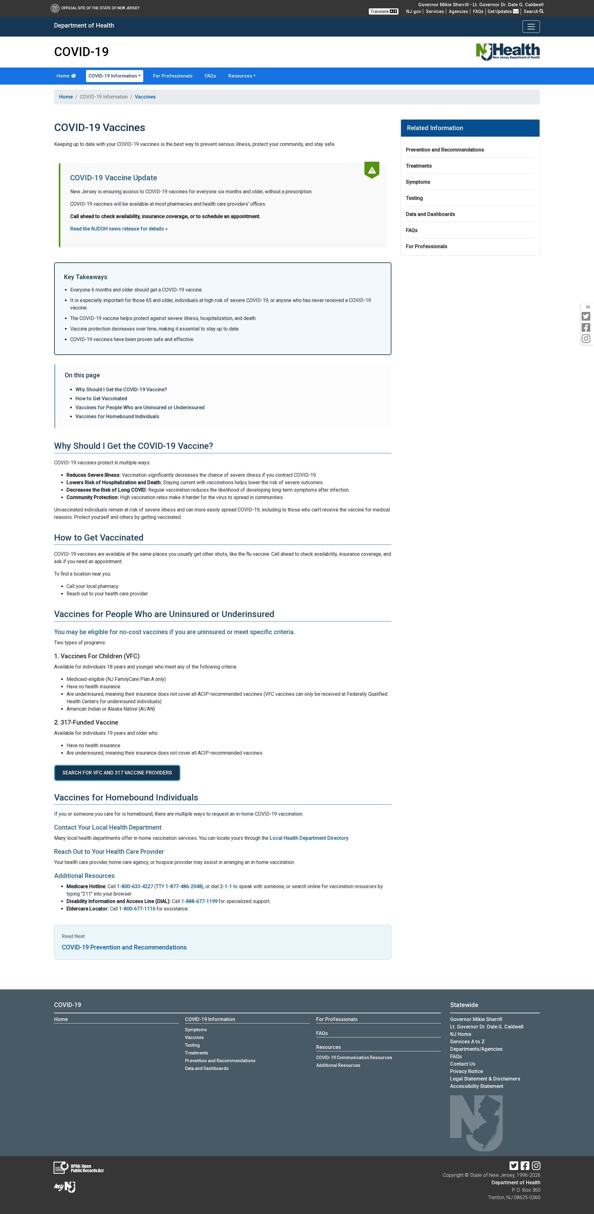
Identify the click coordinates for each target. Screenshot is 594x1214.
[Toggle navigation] (531, 26)
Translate (380, 11)
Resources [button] (240, 76)
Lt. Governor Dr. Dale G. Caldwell (486, 1027)
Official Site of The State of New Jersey (100, 8)
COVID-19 (67, 1005)
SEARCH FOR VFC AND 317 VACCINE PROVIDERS (117, 773)
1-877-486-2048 (184, 886)
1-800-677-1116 (137, 909)
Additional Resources (338, 1065)
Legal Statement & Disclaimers (485, 1079)
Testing (414, 198)
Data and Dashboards (430, 214)
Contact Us (463, 1064)
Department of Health (516, 1183)
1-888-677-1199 (199, 901)
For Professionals (172, 76)
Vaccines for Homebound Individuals (117, 416)
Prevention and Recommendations (445, 150)
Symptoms (418, 182)
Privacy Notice (466, 1071)
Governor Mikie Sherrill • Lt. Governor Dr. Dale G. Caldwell (481, 4)
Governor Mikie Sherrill (476, 1019)
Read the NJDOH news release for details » (119, 229)
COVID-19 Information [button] (112, 76)
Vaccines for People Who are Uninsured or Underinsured (139, 407)
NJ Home (460, 1034)
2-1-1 (226, 886)
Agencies (458, 11)
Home (64, 76)
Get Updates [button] (500, 11)
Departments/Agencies (476, 1049)
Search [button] (531, 11)
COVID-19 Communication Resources (354, 1057)
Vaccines (145, 97)
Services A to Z (467, 1042)
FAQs (210, 76)
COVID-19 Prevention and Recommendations (124, 947)
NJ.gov (413, 11)
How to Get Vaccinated (101, 398)
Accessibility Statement (476, 1086)
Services (435, 11)
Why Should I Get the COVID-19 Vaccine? (121, 389)
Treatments (419, 166)
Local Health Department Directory (309, 838)
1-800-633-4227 (135, 886)
